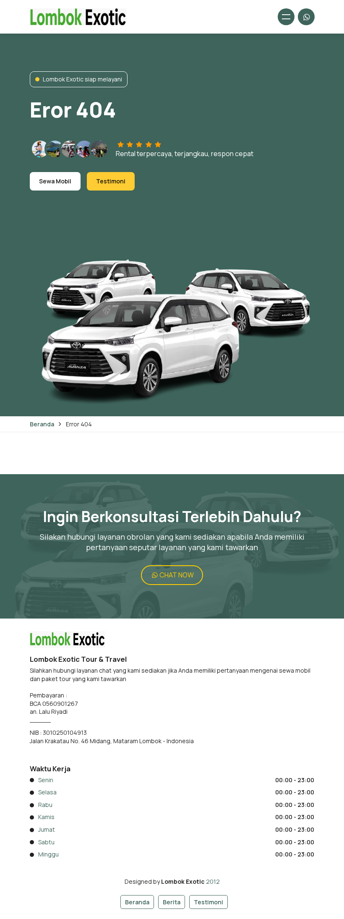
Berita (171, 902)
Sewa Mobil (55, 181)
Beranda (42, 424)
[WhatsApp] (306, 16)
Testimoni (110, 181)
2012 (213, 881)
